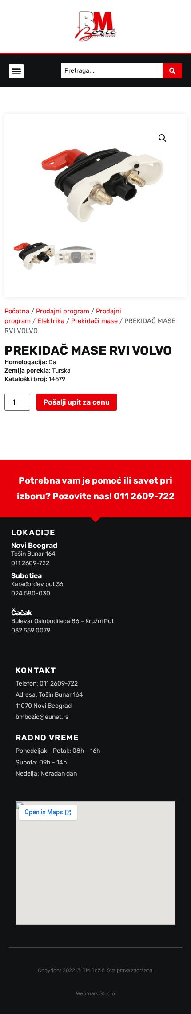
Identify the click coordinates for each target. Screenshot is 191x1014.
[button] (16, 71)
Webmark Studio (95, 993)
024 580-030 (30, 593)
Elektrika (50, 321)
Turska (61, 370)
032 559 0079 (30, 630)
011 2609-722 (144, 496)
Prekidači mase (94, 321)
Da (52, 362)
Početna (16, 311)
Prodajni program (62, 311)
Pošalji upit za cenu (77, 402)
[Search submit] (172, 70)
